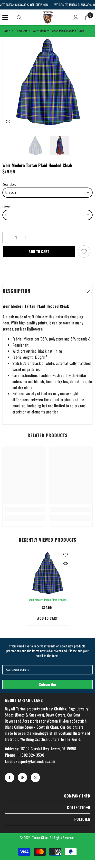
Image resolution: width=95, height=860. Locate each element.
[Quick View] (65, 563)
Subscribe (47, 684)
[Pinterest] (22, 777)
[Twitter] (35, 777)
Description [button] (16, 290)
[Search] (19, 18)
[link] (24, 509)
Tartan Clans (40, 837)
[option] (47, 82)
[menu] (5, 17)
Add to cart (39, 251)
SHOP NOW (41, 4)
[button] (47, 290)
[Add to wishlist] (84, 251)
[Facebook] (9, 777)
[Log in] (75, 17)
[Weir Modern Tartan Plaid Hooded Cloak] (47, 573)
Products (21, 30)
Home (6, 30)
